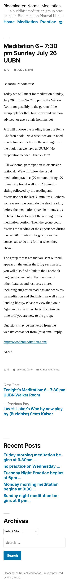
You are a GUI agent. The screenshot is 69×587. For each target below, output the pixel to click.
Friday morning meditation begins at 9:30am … (33, 457)
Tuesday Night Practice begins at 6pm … (33, 475)
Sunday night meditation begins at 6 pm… (31, 498)
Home (9, 21)
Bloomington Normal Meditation (32, 5)
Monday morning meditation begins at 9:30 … (31, 487)
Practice (48, 21)
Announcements (49, 369)
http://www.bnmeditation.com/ (25, 342)
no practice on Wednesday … (32, 466)
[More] (61, 22)
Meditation (27, 21)
